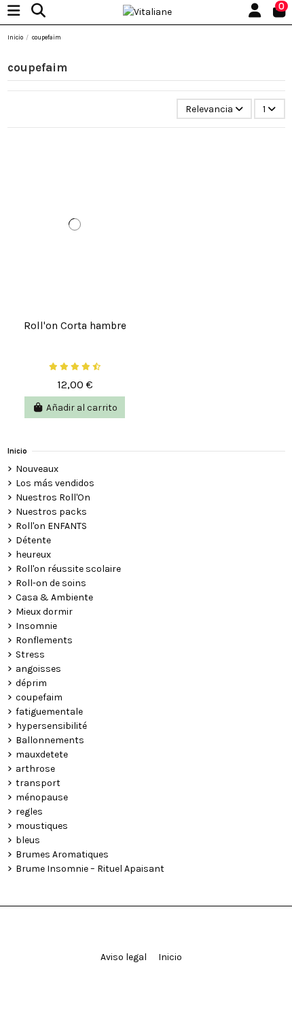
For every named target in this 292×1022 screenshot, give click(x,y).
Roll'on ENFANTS (51, 526)
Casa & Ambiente (54, 597)
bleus (28, 840)
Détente (33, 540)
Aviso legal (124, 957)
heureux (33, 554)
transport (38, 783)
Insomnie (36, 626)
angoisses (38, 669)
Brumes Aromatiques (62, 854)
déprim (31, 683)
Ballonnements (50, 740)
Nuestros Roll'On (53, 497)
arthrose (35, 768)
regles (29, 811)
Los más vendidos (55, 483)
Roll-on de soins (51, 583)
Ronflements (44, 640)
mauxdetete (42, 754)
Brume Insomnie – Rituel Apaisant (90, 868)
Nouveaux (37, 469)
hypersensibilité (51, 726)
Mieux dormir (44, 611)
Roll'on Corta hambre (75, 326)
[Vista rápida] (75, 307)
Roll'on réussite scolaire (68, 569)
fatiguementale (49, 711)
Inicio (17, 451)
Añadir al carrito (81, 407)
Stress (30, 654)
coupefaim (39, 697)
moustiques (42, 826)
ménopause (42, 797)
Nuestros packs (51, 511)
